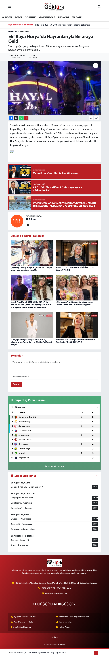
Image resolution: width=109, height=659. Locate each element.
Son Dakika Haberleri (22, 627)
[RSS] (74, 604)
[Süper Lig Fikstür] (97, 476)
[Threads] (69, 604)
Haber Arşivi (64, 627)
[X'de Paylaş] (16, 118)
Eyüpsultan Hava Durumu (24, 617)
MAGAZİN (77, 17)
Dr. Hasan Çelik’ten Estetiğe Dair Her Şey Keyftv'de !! (40, 653)
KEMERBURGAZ (47, 17)
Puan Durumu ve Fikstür (24, 622)
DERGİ (18, 17)
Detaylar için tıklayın (54, 466)
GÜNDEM (7, 17)
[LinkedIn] (54, 604)
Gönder (16, 384)
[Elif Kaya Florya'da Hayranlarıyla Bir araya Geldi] (54, 88)
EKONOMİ (63, 17)
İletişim (55, 637)
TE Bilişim (31, 219)
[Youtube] (59, 604)
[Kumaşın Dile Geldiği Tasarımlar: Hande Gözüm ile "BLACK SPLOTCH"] (77, 325)
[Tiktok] (64, 604)
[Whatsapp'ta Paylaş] (21, 118)
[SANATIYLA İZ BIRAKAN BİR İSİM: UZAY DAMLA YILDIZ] (77, 253)
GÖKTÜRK (30, 17)
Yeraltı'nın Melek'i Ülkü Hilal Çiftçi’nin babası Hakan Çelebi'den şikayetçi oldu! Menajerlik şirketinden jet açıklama (31, 304)
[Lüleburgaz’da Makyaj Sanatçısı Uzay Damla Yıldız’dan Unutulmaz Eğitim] (77, 287)
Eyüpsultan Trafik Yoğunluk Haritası (74, 617)
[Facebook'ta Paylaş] (11, 118)
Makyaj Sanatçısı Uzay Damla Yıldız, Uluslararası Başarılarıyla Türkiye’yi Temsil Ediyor (31, 342)
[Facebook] (35, 604)
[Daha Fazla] (26, 118)
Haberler (12, 32)
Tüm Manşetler (65, 622)
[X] (40, 604)
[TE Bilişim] (17, 221)
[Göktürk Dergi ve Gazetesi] (54, 7)
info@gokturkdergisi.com (56, 593)
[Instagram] (50, 604)
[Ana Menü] (9, 7)
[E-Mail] (28, 225)
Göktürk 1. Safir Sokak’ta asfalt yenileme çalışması (62, 25)
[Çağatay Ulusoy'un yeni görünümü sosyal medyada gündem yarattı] (32, 253)
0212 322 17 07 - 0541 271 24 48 (56, 588)
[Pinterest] (45, 604)
